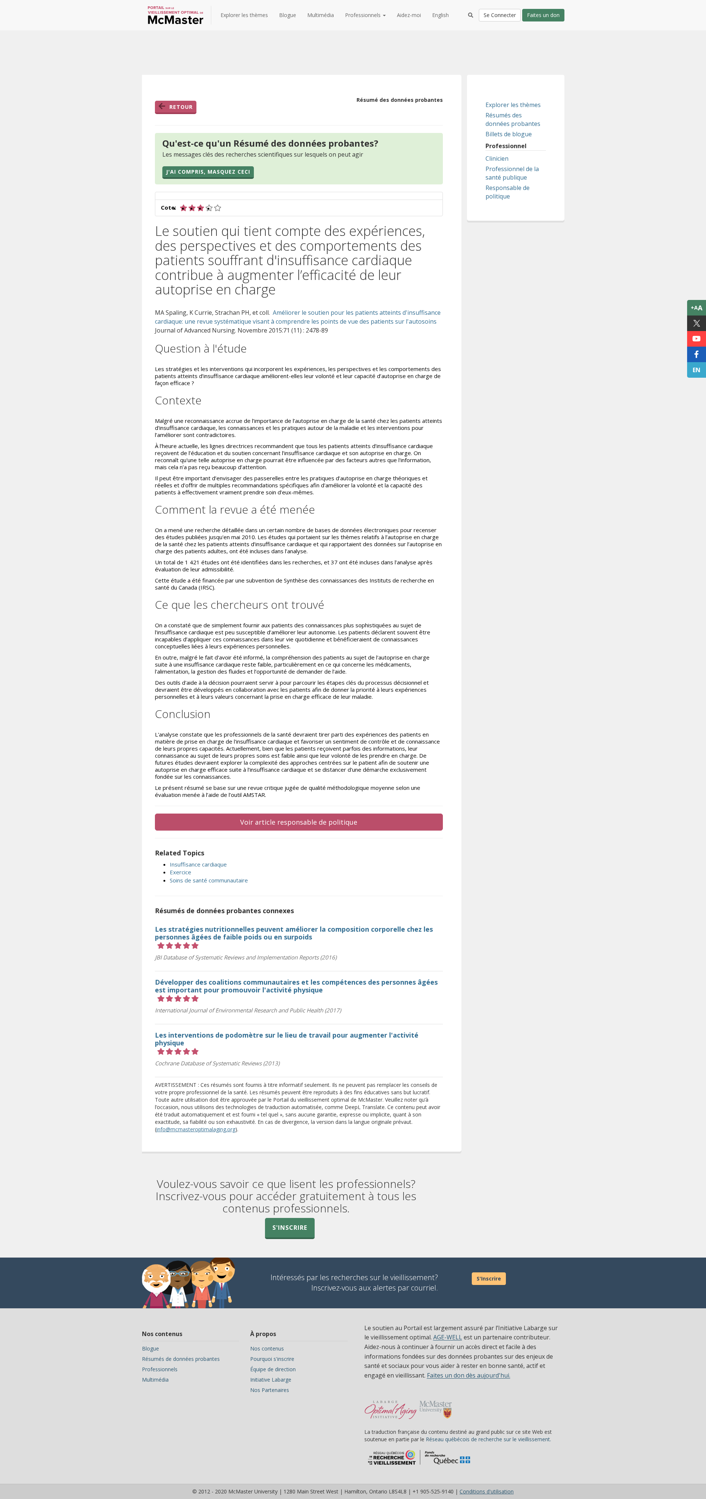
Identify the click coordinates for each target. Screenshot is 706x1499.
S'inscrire (289, 1227)
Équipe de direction (273, 1369)
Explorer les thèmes (244, 15)
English (440, 15)
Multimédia (320, 15)
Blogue (287, 15)
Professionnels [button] (363, 15)
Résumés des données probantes (512, 119)
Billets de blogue (508, 134)
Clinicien (496, 158)
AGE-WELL (447, 1337)
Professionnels (160, 1369)
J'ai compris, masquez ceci (208, 171)
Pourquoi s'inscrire (272, 1358)
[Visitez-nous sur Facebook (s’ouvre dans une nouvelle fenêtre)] (696, 354)
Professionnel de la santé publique (512, 173)
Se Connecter (500, 15)
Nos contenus (267, 1348)
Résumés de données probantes (181, 1358)
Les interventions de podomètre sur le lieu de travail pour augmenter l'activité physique (286, 1039)
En (696, 370)
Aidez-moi (409, 15)
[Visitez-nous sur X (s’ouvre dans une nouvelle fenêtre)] (696, 323)
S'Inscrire (489, 1278)
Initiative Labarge (270, 1379)
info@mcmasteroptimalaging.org (195, 1129)
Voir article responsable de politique (298, 822)
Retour (181, 106)
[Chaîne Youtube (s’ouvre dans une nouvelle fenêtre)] (696, 339)
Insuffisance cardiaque (198, 864)
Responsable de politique (507, 192)
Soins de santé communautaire (209, 880)
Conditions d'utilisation (487, 1491)
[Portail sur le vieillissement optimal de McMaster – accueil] (390, 1406)
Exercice (180, 872)
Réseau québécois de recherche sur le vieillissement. (488, 1439)
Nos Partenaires (269, 1389)
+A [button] (696, 307)
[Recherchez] (471, 15)
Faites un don (543, 15)
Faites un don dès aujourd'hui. (468, 1375)
